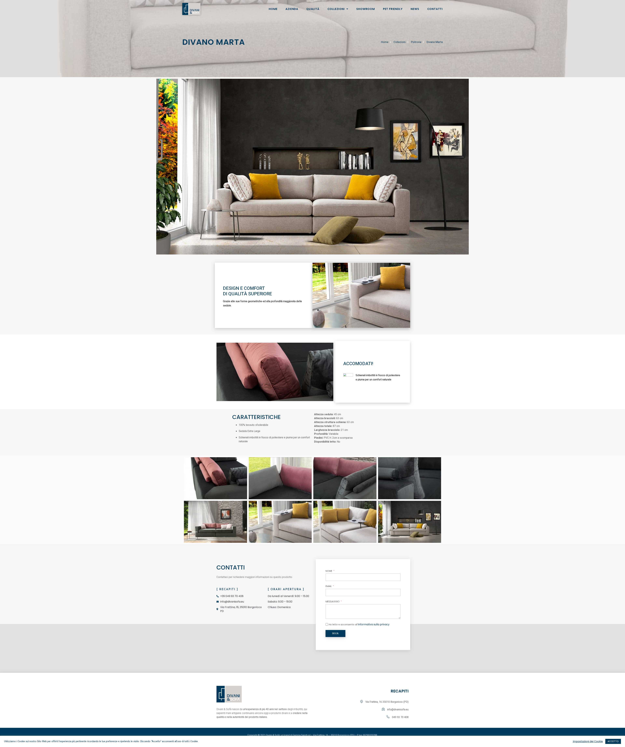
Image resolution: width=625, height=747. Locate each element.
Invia (335, 633)
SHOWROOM (365, 9)
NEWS (415, 9)
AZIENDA (291, 9)
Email (329, 586)
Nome (329, 571)
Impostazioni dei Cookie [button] (588, 741)
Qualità (312, 9)
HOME (273, 9)
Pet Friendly (393, 9)
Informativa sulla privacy (373, 624)
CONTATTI (435, 9)
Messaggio (333, 601)
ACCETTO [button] (613, 741)
